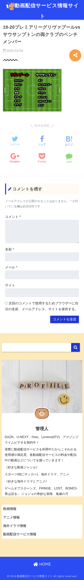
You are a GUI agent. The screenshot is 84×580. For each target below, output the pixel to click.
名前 (9, 249)
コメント (13, 217)
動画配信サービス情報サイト (47, 10)
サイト (10, 285)
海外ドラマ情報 (14, 526)
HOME (44, 564)
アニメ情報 (11, 517)
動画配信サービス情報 (19, 534)
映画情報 (9, 509)
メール (11, 267)
